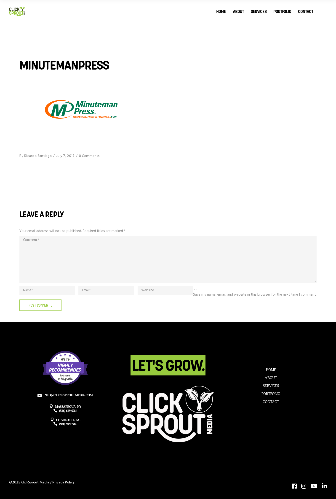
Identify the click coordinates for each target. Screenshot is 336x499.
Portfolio (270, 394)
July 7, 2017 (65, 156)
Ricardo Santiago (38, 156)
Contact (271, 402)
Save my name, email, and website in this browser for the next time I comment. (255, 295)
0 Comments (89, 156)
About (271, 378)
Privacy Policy (63, 483)
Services (271, 386)
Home (271, 370)
